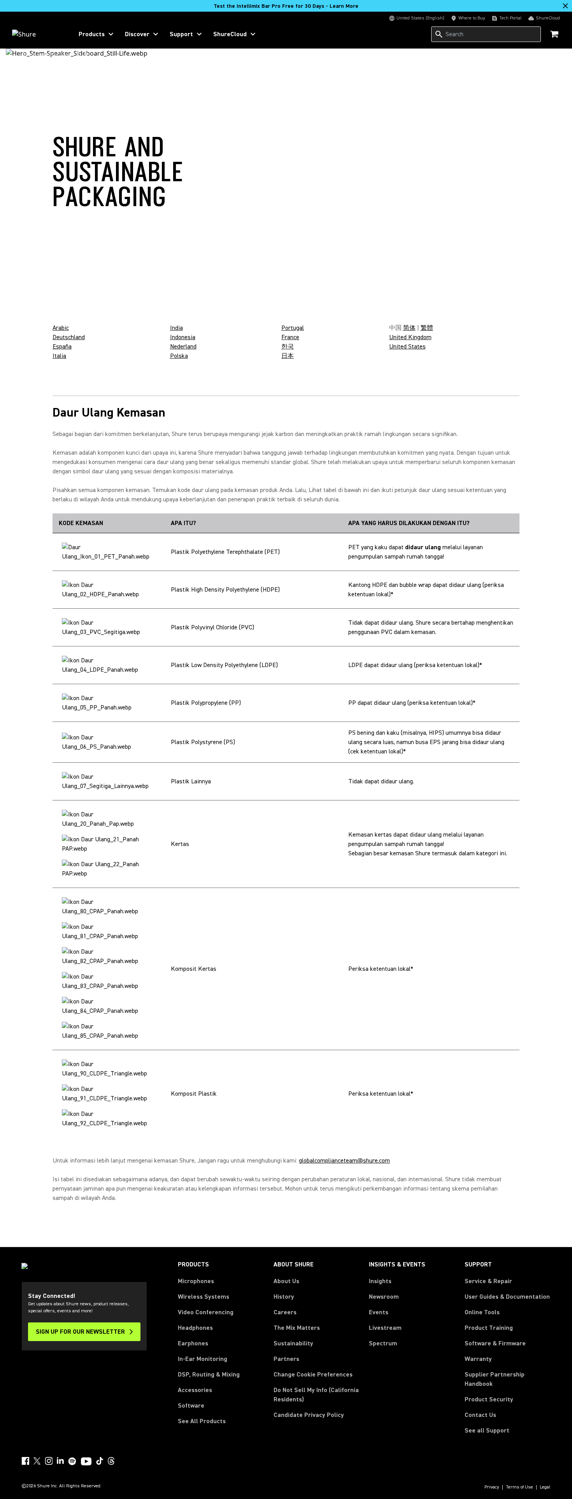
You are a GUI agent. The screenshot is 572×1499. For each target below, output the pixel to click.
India (176, 328)
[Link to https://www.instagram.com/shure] (49, 1461)
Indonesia (182, 337)
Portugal (292, 328)
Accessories (195, 1390)
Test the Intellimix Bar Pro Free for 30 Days (286, 6)
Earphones (193, 1343)
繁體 (427, 328)
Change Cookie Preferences (313, 1374)
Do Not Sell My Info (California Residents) (316, 1394)
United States (407, 346)
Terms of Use (519, 1487)
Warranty (478, 1359)
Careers (285, 1312)
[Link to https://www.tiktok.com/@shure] (100, 1461)
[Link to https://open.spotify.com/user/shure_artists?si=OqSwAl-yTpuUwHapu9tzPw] (72, 1461)
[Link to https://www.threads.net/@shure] (111, 1461)
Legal (545, 1487)
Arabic (61, 328)
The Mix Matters (297, 1328)
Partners (286, 1359)
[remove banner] (565, 6)
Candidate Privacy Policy (309, 1415)
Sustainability (293, 1343)
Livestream (385, 1328)
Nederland (183, 346)
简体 (409, 328)
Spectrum (383, 1343)
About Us (286, 1281)
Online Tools (482, 1312)
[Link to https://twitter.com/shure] (37, 1461)
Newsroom (384, 1297)
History (284, 1297)
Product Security (489, 1399)
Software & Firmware (495, 1343)
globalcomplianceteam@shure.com (344, 1161)
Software (191, 1406)
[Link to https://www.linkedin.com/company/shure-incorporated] (60, 1461)
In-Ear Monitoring (202, 1359)
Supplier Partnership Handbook (507, 1379)
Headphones (195, 1328)
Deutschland (69, 337)
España (62, 346)
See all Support (487, 1430)
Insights (380, 1281)
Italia (59, 356)
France (290, 337)
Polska (179, 356)
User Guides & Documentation (507, 1297)
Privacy (491, 1487)
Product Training (489, 1328)
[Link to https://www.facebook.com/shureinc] (25, 1461)
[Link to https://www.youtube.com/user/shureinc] (86, 1462)
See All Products (202, 1421)
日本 (287, 356)
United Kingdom (410, 337)
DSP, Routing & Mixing (209, 1374)
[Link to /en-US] (37, 34)
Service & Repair (488, 1281)
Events (378, 1312)
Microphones (196, 1281)
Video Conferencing (205, 1312)
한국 (287, 346)
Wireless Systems (203, 1297)
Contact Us (480, 1415)
